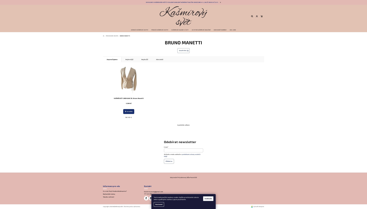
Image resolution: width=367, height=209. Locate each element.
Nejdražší (144, 59)
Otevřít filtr (182, 51)
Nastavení (158, 204)
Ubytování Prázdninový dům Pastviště (183, 177)
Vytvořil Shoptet (258, 207)
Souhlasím (208, 199)
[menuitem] (140, 30)
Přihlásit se (169, 161)
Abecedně (159, 59)
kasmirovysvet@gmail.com (153, 192)
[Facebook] (146, 198)
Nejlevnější (129, 59)
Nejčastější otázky (109, 194)
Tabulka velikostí (108, 197)
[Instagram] (151, 198)
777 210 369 (148, 194)
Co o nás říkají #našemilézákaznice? (115, 191)
